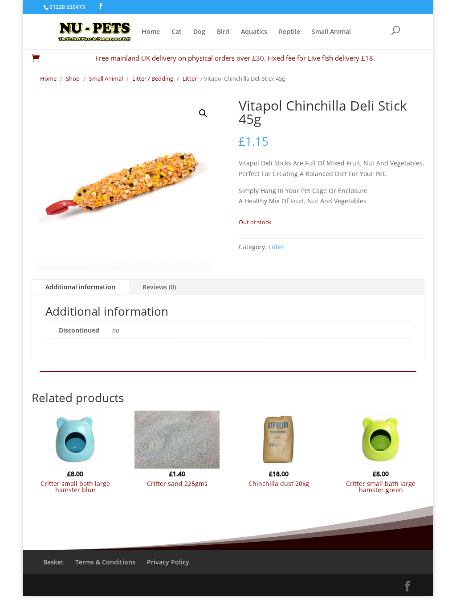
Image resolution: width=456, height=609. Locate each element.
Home (151, 32)
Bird (223, 32)
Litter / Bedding (152, 78)
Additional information (80, 287)
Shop (73, 78)
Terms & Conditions (105, 562)
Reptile (289, 32)
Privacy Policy (168, 562)
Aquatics (254, 32)
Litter (190, 78)
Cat (176, 32)
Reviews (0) (159, 287)
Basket (53, 562)
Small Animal (331, 32)
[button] (203, 113)
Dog (199, 32)
